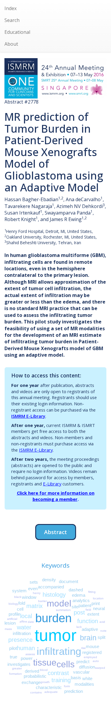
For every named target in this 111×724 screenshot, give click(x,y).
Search (12, 20)
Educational (17, 32)
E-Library (52, 484)
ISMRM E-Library (28, 416)
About (11, 44)
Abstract (55, 532)
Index (10, 8)
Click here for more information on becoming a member (55, 496)
